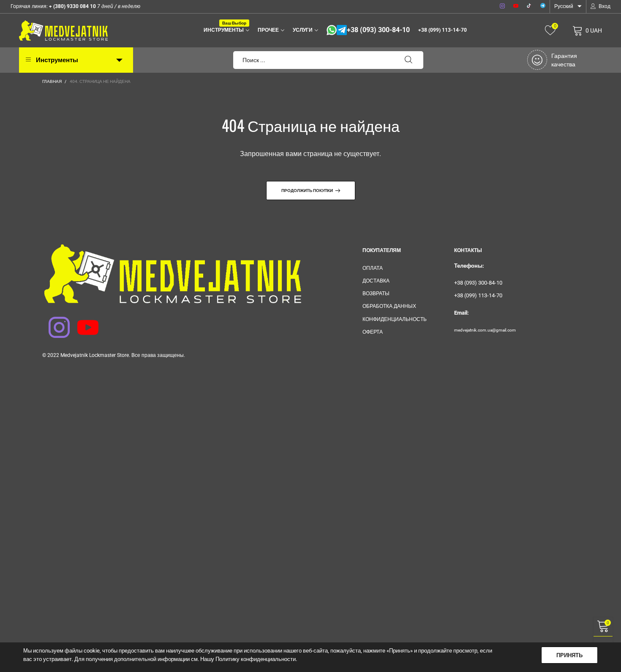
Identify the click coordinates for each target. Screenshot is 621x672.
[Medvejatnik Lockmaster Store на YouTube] (82, 322)
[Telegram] (543, 6)
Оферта (372, 332)
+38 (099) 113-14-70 (442, 30)
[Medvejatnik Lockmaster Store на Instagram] (54, 322)
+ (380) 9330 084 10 (72, 6)
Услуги (303, 30)
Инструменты (225, 29)
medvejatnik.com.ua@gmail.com (485, 330)
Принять (569, 655)
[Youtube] (516, 6)
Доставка (375, 281)
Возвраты (375, 293)
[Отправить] (408, 60)
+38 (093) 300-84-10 (378, 30)
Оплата (372, 268)
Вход (604, 6)
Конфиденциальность (394, 319)
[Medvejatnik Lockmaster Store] (63, 30)
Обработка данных (389, 306)
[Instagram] (502, 6)
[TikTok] (529, 6)
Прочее (268, 30)
